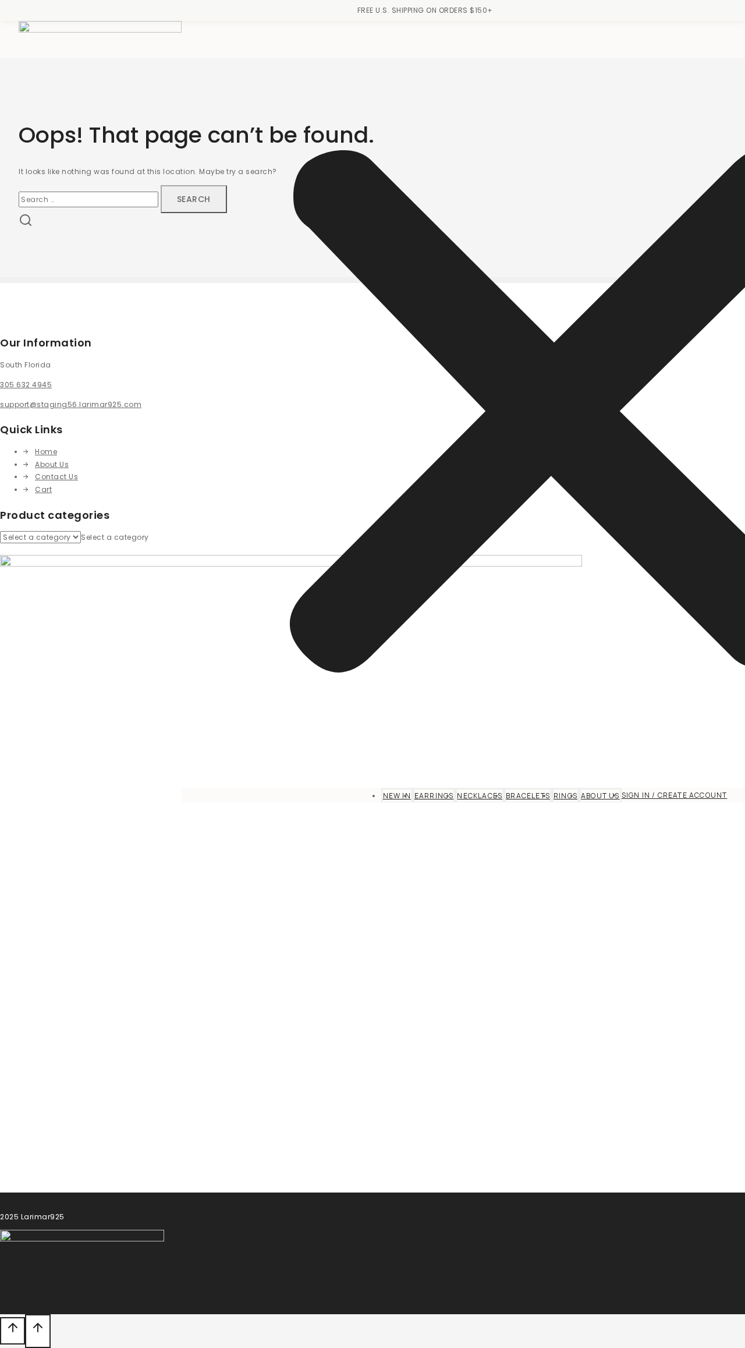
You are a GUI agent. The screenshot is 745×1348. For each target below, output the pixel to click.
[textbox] (115, 537)
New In (397, 796)
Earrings (434, 796)
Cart (43, 489)
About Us (600, 796)
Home (46, 452)
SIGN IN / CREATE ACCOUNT (675, 795)
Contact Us (56, 477)
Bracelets (528, 796)
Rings (565, 796)
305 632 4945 (26, 385)
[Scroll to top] (12, 1330)
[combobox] (115, 537)
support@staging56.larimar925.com (70, 404)
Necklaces (479, 796)
